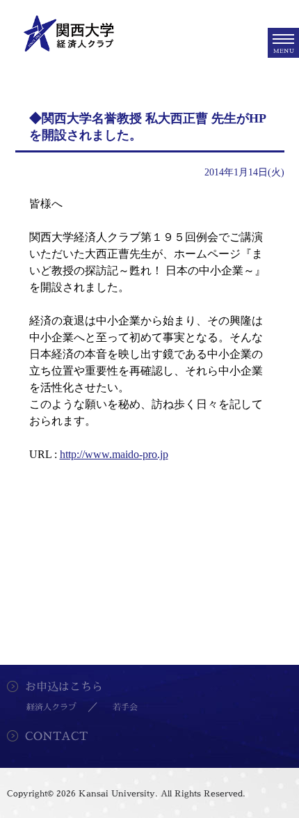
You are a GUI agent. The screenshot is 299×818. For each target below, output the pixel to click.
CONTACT (56, 736)
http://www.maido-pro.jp (114, 454)
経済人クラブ (51, 707)
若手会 (125, 707)
